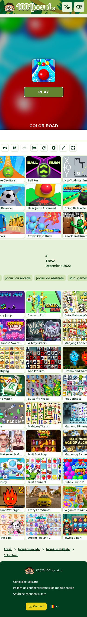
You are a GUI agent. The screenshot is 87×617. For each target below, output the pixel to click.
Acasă (8, 549)
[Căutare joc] (79, 7)
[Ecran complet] (73, 148)
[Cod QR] (15, 148)
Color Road (11, 555)
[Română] (54, 606)
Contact (38, 606)
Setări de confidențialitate (29, 594)
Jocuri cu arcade (18, 278)
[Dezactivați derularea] (54, 148)
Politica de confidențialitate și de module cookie (43, 588)
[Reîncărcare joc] (44, 148)
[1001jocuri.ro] (29, 7)
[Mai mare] (63, 148)
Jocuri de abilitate (50, 278)
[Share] (24, 148)
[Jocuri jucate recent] (67, 7)
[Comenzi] (5, 148)
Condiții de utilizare (25, 582)
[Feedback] (34, 148)
